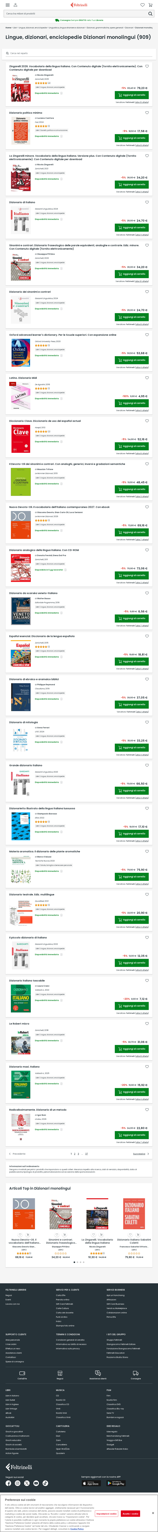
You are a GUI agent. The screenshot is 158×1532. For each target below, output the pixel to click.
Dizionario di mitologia (23, 722)
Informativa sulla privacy (68, 1348)
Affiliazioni (111, 1299)
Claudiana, (40, 688)
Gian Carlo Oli (62, 512)
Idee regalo (112, 1431)
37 (86, 1153)
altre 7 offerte (142, 539)
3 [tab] (80, 1262)
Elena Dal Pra (59, 555)
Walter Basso (43, 598)
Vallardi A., (39, 990)
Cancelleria (61, 1444)
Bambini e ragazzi (115, 1417)
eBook (8, 1413)
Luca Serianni (76, 512)
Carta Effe (60, 1295)
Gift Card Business (115, 1304)
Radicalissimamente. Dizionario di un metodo (38, 1110)
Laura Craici (43, 986)
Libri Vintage (11, 1408)
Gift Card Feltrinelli (64, 1304)
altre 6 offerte (142, 410)
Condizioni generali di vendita (70, 1340)
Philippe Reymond (46, 684)
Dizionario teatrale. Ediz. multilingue (31, 894)
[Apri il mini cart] (150, 5)
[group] (79, 20)
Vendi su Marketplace (117, 1308)
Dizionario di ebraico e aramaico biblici (34, 679)
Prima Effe (111, 1317)
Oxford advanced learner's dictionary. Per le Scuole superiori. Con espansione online (62, 335)
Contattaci (11, 1357)
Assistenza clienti (14, 1353)
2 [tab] (77, 1262)
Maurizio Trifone (45, 469)
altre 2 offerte (142, 582)
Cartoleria (60, 1431)
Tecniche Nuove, (42, 860)
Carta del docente (64, 1312)
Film (108, 1395)
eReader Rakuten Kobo (117, 1449)
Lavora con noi (13, 1304)
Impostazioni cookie (106, 1513)
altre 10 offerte (141, 281)
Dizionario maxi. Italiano (24, 1067)
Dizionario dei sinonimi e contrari (30, 292)
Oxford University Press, (45, 341)
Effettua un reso (13, 1348)
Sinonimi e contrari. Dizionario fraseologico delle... (60, 1241)
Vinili (58, 1408)
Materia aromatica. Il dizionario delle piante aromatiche (44, 851)
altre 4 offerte (142, 367)
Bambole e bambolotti (16, 1449)
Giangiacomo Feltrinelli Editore (121, 1344)
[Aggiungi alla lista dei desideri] (147, 66)
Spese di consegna (15, 1361)
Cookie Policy (77, 1528)
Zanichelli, (39, 79)
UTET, (37, 731)
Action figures (12, 1453)
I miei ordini (11, 1344)
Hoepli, (38, 427)
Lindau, (38, 1119)
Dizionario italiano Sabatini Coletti (134, 1241)
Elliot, (37, 817)
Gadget (110, 1444)
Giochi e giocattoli (14, 1431)
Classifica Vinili (63, 1417)
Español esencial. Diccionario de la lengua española (42, 636)
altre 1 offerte (142, 711)
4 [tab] (83, 1262)
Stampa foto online (65, 1325)
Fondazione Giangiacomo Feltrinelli (123, 1348)
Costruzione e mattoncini (17, 1436)
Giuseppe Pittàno (46, 254)
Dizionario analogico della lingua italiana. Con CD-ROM (44, 550)
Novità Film (112, 1400)
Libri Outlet (10, 1400)
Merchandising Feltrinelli (118, 1436)
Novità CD (60, 1400)
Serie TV (110, 1413)
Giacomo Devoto (45, 512)
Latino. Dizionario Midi (23, 378)
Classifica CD (62, 1404)
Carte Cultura (62, 1308)
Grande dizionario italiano (25, 765)
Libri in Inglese (12, 1404)
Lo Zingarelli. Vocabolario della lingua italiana (97, 1241)
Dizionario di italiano (22, 202)
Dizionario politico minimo (25, 113)
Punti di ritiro (61, 1317)
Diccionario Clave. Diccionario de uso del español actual (45, 421)
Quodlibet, (39, 901)
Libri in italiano (12, 1395)
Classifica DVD (114, 1404)
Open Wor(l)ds (63, 1449)
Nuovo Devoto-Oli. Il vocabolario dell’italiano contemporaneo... (24, 1241)
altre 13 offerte (141, 102)
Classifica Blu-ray (115, 1408)
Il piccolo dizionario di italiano (28, 937)
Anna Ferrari (43, 727)
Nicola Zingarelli (45, 75)
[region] (79, 1513)
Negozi (9, 1295)
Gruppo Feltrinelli (114, 1340)
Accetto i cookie (130, 1513)
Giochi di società (14, 1444)
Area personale (13, 1340)
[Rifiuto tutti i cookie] (153, 1513)
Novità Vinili (61, 1413)
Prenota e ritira (62, 1299)
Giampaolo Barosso (47, 813)
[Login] (15, 4)
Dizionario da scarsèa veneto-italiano (33, 593)
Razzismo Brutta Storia (117, 1357)
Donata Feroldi (44, 555)
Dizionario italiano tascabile (27, 980)
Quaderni (60, 1453)
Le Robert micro (19, 1023)
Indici (58, 1321)
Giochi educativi (13, 1440)
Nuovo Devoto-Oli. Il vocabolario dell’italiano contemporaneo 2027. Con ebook (59, 507)
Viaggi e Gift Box (114, 1440)
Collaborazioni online (117, 1312)
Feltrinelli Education (116, 1353)
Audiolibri (10, 1417)
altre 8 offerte (142, 145)
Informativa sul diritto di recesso (71, 1344)
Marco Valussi (44, 856)
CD (57, 1395)
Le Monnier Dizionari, (44, 473)
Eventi (8, 1299)
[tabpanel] (24, 1226)
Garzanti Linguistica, (44, 209)
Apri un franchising (116, 1295)
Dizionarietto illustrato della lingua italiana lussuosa (42, 808)
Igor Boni (41, 1115)
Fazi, (37, 122)
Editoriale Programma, (45, 602)
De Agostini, (40, 384)
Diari (58, 1436)
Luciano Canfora (45, 118)
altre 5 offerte (142, 668)
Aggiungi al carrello (134, 94)
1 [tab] (74, 1262)
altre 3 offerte (142, 496)
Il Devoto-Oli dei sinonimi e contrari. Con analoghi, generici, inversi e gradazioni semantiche (67, 464)
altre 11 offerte (142, 191)
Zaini (58, 1440)
